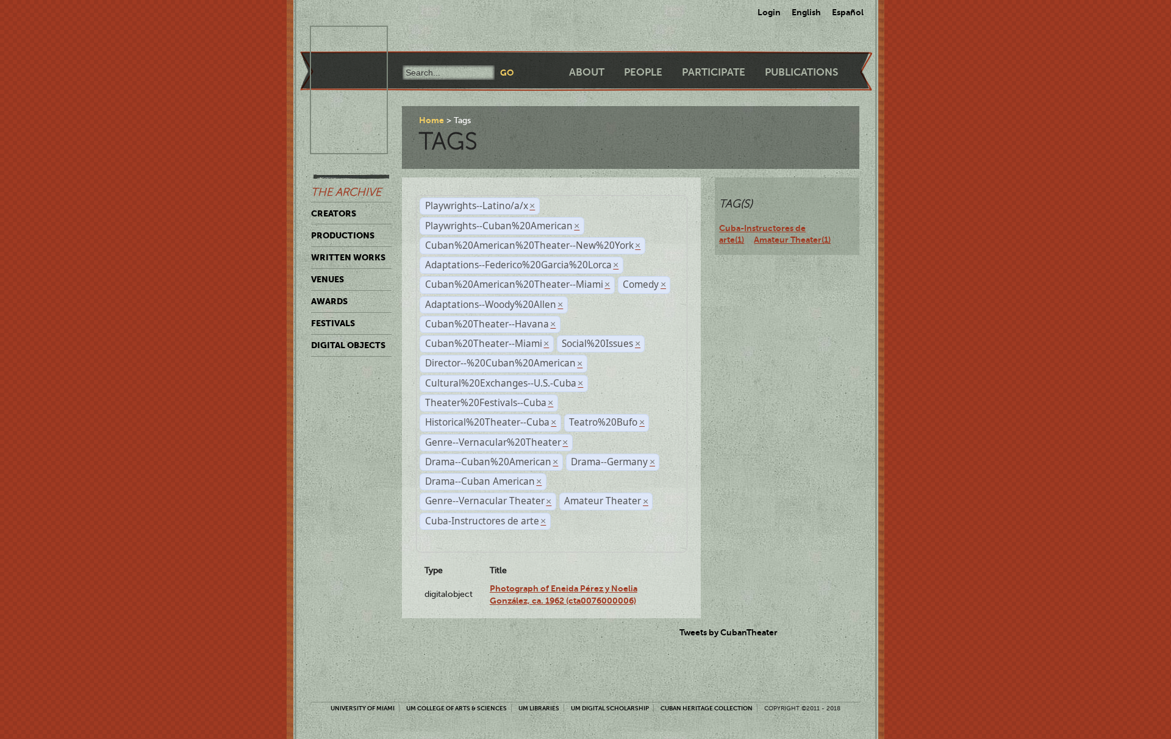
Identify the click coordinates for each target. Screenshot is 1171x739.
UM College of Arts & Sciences (456, 708)
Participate (713, 72)
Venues (327, 279)
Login (769, 12)
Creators (333, 213)
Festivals (333, 323)
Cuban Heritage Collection (707, 708)
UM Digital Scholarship (610, 708)
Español (848, 12)
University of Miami (363, 708)
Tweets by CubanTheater (728, 632)
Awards (329, 301)
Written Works (348, 257)
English (806, 12)
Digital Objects (348, 345)
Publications (801, 72)
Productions (342, 235)
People (643, 72)
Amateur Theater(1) (792, 240)
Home (431, 120)
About (586, 72)
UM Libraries (538, 708)
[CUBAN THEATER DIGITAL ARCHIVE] (338, 40)
